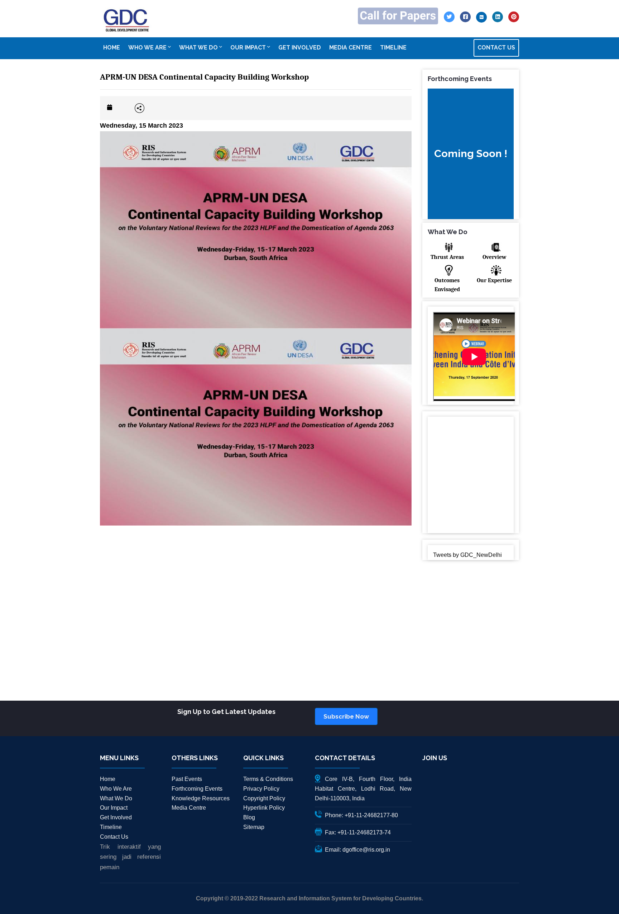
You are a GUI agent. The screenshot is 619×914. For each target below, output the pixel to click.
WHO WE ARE (147, 47)
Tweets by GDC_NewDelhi (467, 555)
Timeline (111, 827)
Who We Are (116, 789)
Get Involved (116, 817)
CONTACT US (496, 47)
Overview (494, 257)
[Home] (127, 20)
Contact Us (114, 837)
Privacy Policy (261, 789)
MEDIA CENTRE (350, 47)
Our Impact (114, 808)
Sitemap (253, 827)
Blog (249, 817)
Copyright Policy (264, 798)
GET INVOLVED (299, 47)
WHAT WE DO (198, 47)
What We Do (116, 798)
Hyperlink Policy (264, 808)
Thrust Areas (447, 257)
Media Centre (189, 808)
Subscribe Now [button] (346, 716)
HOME (111, 47)
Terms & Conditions (268, 779)
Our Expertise (494, 280)
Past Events (187, 779)
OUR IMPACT (248, 47)
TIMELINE (393, 47)
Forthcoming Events (197, 789)
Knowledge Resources (201, 798)
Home (107, 779)
